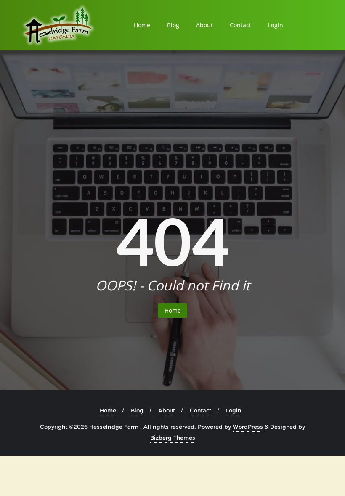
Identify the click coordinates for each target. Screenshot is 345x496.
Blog (173, 25)
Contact (240, 25)
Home (142, 25)
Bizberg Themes (172, 437)
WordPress (248, 426)
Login (275, 25)
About (204, 25)
